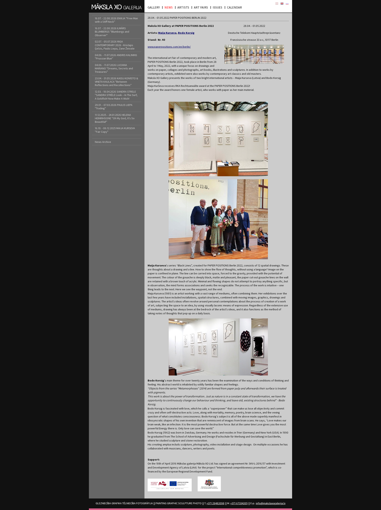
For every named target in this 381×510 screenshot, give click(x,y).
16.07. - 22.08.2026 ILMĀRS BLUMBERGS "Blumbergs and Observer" (112, 31)
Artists (183, 7)
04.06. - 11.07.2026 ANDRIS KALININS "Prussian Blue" (116, 56)
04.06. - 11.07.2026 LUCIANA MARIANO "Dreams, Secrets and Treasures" (114, 68)
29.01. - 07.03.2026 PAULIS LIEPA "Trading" (113, 106)
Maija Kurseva (167, 33)
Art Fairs (201, 7)
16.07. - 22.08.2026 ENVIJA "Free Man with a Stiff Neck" (116, 19)
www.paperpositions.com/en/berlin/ (169, 46)
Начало (287, 3)
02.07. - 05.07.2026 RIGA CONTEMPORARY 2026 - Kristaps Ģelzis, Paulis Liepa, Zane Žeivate (115, 45)
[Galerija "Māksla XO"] (116, 6)
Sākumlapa (276, 3)
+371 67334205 (239, 503)
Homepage (282, 3)
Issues (217, 7)
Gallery (154, 7)
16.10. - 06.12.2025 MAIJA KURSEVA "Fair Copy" (115, 129)
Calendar (234, 7)
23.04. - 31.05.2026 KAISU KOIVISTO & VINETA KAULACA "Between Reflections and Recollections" (116, 81)
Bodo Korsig (186, 33)
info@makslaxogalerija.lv (271, 503)
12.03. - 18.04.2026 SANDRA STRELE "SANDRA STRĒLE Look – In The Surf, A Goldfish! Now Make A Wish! (116, 95)
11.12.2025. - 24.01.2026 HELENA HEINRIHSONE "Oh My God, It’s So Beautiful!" (115, 118)
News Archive (103, 142)
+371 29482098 (215, 503)
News (169, 7)
